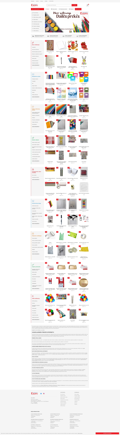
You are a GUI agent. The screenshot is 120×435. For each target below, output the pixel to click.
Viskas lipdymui (34, 124)
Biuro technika (34, 175)
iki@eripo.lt (32, 417)
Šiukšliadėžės (34, 283)
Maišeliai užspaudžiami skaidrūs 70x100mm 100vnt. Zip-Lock (72, 289)
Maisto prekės (34, 58)
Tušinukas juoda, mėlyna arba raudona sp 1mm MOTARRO (61, 67)
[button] (37, 9)
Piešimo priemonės (35, 94)
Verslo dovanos (34, 221)
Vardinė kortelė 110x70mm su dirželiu (72, 226)
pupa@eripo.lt (52, 417)
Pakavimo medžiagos (36, 26)
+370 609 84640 (33, 416)
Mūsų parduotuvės (77, 398)
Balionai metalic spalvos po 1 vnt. (50, 305)
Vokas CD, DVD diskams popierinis (84, 193)
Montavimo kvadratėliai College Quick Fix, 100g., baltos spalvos (50, 289)
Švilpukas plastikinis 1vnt (61, 320)
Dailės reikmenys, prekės (37, 17)
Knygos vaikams (34, 85)
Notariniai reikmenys (35, 60)
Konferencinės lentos (35, 205)
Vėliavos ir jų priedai (35, 219)
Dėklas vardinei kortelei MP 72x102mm (73, 210)
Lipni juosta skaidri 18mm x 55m (84, 242)
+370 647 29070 (51, 1)
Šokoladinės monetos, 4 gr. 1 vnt (73, 51)
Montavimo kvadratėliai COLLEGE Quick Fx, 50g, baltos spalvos (61, 289)
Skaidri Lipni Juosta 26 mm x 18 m (73, 256)
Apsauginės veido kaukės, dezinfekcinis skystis (36, 269)
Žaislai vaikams (35, 19)
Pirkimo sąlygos (77, 394)
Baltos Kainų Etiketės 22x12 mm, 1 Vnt (61, 193)
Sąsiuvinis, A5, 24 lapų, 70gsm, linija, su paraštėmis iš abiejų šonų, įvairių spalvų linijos (73, 100)
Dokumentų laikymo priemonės (36, 51)
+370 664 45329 (52, 427)
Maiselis (50, 242)
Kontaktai (46, 1)
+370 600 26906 (72, 427)
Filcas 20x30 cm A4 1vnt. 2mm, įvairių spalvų (50, 131)
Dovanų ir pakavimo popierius (36, 240)
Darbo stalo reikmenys (35, 49)
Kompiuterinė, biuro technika (37, 21)
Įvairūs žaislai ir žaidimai (35, 144)
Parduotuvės (32, 1)
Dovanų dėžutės (34, 238)
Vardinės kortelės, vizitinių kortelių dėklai (37, 216)
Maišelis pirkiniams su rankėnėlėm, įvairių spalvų (84, 257)
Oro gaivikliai (34, 281)
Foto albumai (34, 310)
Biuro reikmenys (35, 12)
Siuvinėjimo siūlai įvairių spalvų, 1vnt (84, 116)
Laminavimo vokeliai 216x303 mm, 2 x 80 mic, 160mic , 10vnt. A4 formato (61, 211)
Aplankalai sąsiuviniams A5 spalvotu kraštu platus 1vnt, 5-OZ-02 (50, 100)
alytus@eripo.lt (52, 428)
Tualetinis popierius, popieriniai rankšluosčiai (36, 286)
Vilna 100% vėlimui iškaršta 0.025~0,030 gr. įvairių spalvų (72, 131)
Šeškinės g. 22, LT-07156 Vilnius (35, 415)
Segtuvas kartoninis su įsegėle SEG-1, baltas (50, 67)
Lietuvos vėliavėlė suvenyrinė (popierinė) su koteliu (50, 210)
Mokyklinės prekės (36, 76)
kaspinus (45, 370)
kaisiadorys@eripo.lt (72, 422)
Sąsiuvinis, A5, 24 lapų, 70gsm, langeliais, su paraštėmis (61, 99)
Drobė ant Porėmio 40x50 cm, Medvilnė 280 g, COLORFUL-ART (73, 116)
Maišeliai (33, 249)
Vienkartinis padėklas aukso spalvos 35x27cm (61, 274)
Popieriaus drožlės (35, 251)
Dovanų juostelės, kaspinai (36, 242)
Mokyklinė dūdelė (50, 161)
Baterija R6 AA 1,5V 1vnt (84, 178)
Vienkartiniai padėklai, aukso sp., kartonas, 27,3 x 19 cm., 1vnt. (73, 274)
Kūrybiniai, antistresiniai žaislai (36, 149)
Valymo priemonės (36, 28)
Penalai (33, 92)
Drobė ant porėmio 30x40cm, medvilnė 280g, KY (61, 131)
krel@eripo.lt (52, 422)
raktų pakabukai (54, 381)
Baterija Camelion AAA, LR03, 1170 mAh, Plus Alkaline (50, 193)
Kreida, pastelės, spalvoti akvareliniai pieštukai (36, 113)
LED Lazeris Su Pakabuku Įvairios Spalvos (84, 320)
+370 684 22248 (33, 421)
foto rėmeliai (50, 381)
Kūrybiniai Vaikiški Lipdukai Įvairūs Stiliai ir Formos (84, 147)
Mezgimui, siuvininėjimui (35, 115)
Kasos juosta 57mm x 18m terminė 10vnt (73, 178)
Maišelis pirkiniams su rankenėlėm (61, 242)
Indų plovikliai (34, 274)
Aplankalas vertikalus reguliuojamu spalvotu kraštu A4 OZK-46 (61, 83)
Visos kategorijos (35, 65)
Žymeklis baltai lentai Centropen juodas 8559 (61, 226)
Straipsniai (76, 401)
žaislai (36, 349)
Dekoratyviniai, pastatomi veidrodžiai (36, 306)
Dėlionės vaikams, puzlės (36, 142)
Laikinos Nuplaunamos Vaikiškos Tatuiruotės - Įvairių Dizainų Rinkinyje (61, 162)
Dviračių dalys (34, 308)
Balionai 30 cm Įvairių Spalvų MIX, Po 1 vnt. (50, 320)
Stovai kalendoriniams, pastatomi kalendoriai (37, 213)
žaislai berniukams (83, 359)
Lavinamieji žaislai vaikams (36, 156)
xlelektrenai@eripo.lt (33, 428)
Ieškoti (75, 5)
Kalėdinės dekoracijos (35, 317)
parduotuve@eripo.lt (33, 422)
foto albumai (46, 381)
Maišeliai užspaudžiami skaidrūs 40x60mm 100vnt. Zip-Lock (50, 274)
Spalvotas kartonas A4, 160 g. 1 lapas (61, 116)
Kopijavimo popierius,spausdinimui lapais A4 (61, 52)
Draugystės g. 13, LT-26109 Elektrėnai (36, 426)
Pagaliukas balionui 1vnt (72, 305)
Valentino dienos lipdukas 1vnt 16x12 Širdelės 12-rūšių (50, 147)
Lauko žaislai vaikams (35, 154)
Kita (32, 83)
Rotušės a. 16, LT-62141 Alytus (54, 426)
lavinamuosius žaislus (38, 359)
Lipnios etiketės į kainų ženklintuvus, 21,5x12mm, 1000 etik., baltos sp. (72, 194)
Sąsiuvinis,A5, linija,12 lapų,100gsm (84, 83)
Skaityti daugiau (80, 433)
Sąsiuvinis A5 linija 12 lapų (73, 83)
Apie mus (41, 1)
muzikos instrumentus (58, 359)
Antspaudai (33, 47)
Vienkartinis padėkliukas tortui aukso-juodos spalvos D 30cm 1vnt (83, 289)
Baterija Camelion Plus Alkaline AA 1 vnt (50, 178)
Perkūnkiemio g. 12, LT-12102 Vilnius (75, 415)
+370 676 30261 (72, 416)
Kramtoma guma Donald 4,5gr (83, 51)
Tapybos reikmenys (35, 122)
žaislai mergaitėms (35, 360)
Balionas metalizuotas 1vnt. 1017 (84, 305)
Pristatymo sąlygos (77, 395)
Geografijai (33, 81)
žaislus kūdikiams (52, 359)
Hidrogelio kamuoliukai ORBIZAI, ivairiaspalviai (61, 305)
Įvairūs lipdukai (84, 161)
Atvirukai (33, 303)
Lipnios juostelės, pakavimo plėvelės (37, 247)
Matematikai (34, 90)
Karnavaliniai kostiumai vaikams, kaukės (37, 147)
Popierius (33, 117)
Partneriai (37, 1)
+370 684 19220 (52, 421)
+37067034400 (35, 402)
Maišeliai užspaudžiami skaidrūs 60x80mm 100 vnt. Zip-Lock (84, 274)
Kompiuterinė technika (35, 177)
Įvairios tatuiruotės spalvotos (72, 161)
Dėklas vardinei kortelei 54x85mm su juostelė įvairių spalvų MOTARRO (84, 227)
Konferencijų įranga (36, 203)
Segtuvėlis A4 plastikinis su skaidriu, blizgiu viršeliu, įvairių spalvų (72, 67)
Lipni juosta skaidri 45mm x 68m (61, 256)
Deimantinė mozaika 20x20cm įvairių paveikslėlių (72, 147)
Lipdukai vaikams (34, 158)
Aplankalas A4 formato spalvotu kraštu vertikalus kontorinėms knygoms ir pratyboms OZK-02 (50, 84)
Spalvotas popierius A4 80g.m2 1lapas (50, 116)
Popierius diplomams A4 (50, 51)
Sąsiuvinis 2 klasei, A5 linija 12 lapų (83, 99)
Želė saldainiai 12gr (84, 66)
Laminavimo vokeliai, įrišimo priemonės (36, 208)
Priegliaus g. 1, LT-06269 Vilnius (54, 415)
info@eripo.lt (36, 403)
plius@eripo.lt (71, 417)
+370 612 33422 (72, 421)
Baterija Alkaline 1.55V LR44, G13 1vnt (61, 178)
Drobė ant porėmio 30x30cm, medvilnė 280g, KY (84, 131)
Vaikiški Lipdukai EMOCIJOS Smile (61, 146)
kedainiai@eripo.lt (72, 428)
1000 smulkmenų (35, 30)
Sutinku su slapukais (107, 433)
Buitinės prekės (34, 272)
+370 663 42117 (33, 427)
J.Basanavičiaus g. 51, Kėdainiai (74, 426)
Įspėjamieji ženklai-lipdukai (36, 276)
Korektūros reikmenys (35, 56)
